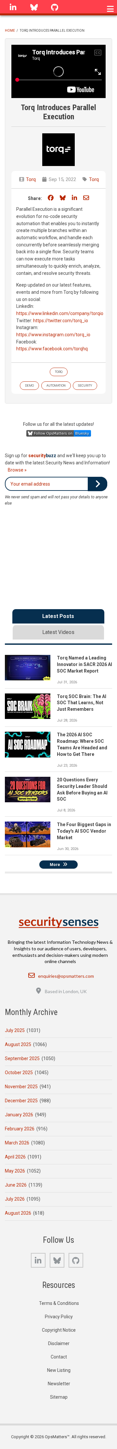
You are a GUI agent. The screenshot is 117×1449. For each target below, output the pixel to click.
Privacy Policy (59, 1316)
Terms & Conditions (59, 1303)
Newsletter (59, 1383)
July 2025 (15, 1030)
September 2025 (22, 1058)
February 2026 (19, 1128)
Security (85, 385)
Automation (56, 385)
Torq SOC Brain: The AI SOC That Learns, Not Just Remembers (81, 703)
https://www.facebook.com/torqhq (52, 348)
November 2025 (21, 1086)
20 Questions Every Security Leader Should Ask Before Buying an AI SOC (82, 789)
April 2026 (15, 1156)
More (55, 864)
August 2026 (18, 1213)
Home (10, 30)
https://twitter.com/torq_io (60, 320)
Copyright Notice (59, 1330)
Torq (31, 179)
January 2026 (19, 1114)
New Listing (59, 1370)
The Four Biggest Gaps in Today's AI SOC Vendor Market (84, 831)
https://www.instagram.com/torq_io (53, 334)
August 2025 (18, 1044)
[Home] (58, 922)
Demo (29, 385)
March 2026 (17, 1142)
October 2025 (19, 1072)
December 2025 (21, 1100)
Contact (59, 1356)
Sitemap (59, 1397)
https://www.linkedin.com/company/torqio (59, 313)
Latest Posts (58, 616)
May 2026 (15, 1171)
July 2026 (15, 1199)
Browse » (17, 470)
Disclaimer (59, 1343)
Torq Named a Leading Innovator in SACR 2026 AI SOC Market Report (84, 664)
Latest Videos (58, 632)
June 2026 (16, 1185)
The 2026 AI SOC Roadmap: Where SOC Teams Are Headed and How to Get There (82, 744)
